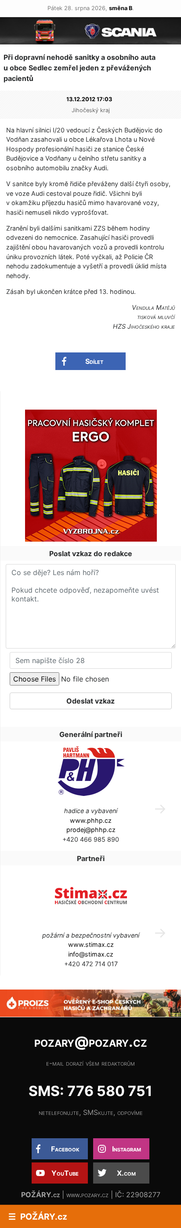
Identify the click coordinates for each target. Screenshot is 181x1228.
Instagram (126, 1148)
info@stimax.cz (90, 954)
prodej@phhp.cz (91, 829)
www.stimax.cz (91, 944)
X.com (126, 1173)
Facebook (65, 1148)
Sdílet (94, 361)
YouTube (65, 1173)
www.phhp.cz (91, 820)
